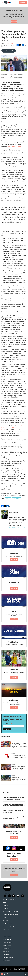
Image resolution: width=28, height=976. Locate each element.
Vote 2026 (14, 553)
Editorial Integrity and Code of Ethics (14, 832)
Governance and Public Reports (10, 926)
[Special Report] (14, 690)
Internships (5, 920)
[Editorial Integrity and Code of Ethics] (14, 826)
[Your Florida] (14, 658)
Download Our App (7, 948)
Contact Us (5, 905)
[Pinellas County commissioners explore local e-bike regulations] (6, 778)
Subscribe (14, 21)
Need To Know (14, 582)
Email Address (7, 724)
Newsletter (5, 908)
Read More (14, 559)
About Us (5, 902)
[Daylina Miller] (4, 514)
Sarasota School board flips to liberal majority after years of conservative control (18, 768)
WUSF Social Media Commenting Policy (14, 855)
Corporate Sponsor (7, 945)
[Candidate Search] (14, 632)
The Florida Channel (7, 923)
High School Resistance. (15, 146)
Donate (23, 2)
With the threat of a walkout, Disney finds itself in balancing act (13, 817)
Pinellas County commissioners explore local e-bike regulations (18, 779)
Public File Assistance (8, 933)
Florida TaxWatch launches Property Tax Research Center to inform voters (18, 757)
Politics (8, 498)
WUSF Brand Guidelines (8, 957)
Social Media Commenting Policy (10, 914)
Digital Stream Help (7, 939)
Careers (4, 917)
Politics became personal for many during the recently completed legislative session (14, 804)
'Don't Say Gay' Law (10, 501)
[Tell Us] (14, 601)
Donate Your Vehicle (7, 942)
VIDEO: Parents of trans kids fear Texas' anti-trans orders (13, 811)
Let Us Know (14, 619)
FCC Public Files (6, 929)
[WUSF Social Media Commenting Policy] (14, 848)
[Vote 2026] (14, 543)
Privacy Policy (6, 954)
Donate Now (14, 875)
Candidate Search (14, 642)
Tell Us (14, 611)
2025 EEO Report (7, 936)
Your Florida (14, 670)
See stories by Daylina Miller (17, 527)
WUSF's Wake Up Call (14, 10)
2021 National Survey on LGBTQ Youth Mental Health (12, 428)
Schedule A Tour (6, 960)
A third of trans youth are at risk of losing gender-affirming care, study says (13, 798)
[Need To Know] (14, 572)
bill (13, 107)
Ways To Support (7, 951)
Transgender (16, 498)
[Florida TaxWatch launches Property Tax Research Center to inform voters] (6, 756)
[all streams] (26, 974)
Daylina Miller (10, 43)
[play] (2, 974)
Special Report (14, 700)
